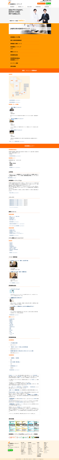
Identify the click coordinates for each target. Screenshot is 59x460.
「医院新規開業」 (35, 375)
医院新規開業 (29, 442)
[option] (12, 426)
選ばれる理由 (29, 6)
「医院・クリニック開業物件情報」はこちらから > (17, 141)
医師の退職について (13, 219)
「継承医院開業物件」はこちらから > (14, 102)
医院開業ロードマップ (12, 375)
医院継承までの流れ (13, 231)
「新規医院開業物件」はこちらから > (14, 100)
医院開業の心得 (12, 217)
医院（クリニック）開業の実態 (14, 216)
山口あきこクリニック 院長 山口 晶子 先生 (19, 260)
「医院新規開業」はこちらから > (14, 221)
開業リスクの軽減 (23, 446)
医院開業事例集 (39, 456)
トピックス (45, 451)
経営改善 (38, 446)
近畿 (22, 392)
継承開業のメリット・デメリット (15, 232)
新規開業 (10, 392)
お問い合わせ (45, 446)
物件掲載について (46, 447)
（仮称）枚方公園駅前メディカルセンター (17, 118)
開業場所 (11, 320)
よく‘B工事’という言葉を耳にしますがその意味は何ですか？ (22, 306)
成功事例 (20, 398)
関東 (17, 392)
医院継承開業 (47, 6)
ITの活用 (11, 330)
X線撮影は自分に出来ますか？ (16, 297)
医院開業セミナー (21, 6)
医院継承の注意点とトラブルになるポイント (16, 233)
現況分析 (11, 242)
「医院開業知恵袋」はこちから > (14, 314)
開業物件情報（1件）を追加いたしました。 (16, 199)
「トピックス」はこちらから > (13, 207)
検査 (10, 331)
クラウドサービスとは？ (15, 289)
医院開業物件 (12, 6)
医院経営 (38, 442)
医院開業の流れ (12, 218)
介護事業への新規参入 (13, 247)
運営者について (46, 442)
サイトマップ (45, 452)
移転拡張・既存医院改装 (40, 451)
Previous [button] (9, 422)
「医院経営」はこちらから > (13, 252)
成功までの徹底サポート (24, 447)
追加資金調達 (12, 246)
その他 (11, 332)
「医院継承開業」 (19, 376)
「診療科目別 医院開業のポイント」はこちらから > (17, 223)
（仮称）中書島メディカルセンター (16, 107)
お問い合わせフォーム (41, 3)
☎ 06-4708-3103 (10, 445)
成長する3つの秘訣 (13, 248)
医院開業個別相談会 (23, 452)
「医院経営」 (33, 379)
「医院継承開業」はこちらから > (14, 235)
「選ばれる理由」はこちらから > (14, 192)
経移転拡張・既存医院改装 (14, 249)
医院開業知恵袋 (38, 6)
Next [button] (38, 422)
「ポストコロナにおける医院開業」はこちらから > (17, 225)
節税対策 (11, 250)
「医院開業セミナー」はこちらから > (14, 167)
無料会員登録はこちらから (12, 177)
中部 (20, 392)
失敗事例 (35, 398)
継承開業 (13, 392)
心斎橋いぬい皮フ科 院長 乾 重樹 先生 (18, 271)
